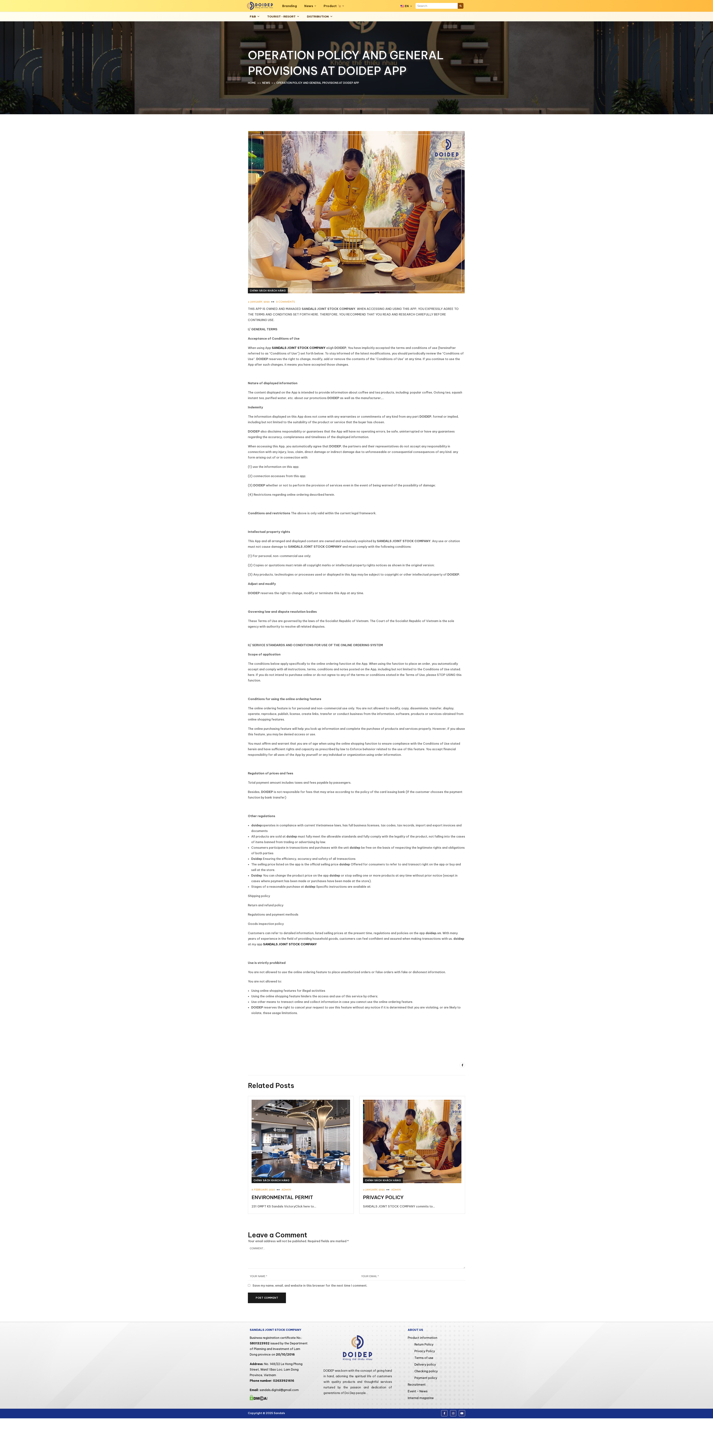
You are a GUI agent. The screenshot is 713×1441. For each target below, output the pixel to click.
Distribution (318, 16)
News (308, 6)
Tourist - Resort (281, 16)
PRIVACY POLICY (383, 1197)
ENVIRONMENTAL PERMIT (282, 1197)
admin (286, 1190)
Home (252, 83)
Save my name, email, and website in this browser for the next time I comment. (310, 1285)
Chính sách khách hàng (268, 290)
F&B (253, 16)
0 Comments (285, 302)
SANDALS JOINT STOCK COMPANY (298, 348)
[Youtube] (462, 1413)
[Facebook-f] (444, 1413)
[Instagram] (453, 1413)
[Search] (460, 6)
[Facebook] (462, 1065)
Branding (289, 6)
